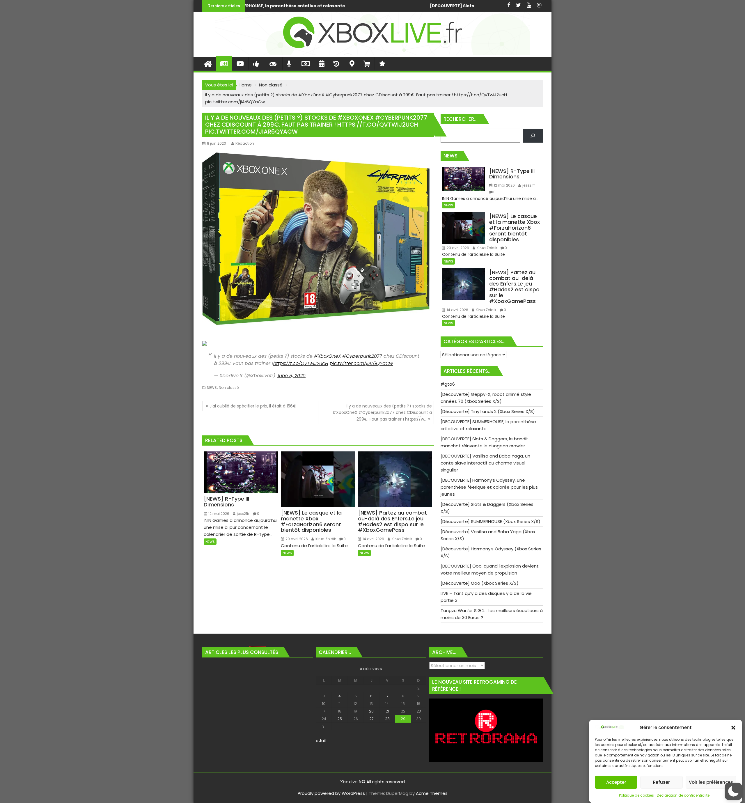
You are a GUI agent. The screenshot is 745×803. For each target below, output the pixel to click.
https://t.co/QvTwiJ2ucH (300, 363)
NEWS (212, 387)
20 (371, 711)
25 (339, 718)
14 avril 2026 (373, 538)
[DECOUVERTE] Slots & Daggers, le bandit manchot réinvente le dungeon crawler (342, 6)
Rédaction (244, 143)
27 (371, 718)
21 (387, 711)
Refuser (661, 782)
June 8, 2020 (291, 375)
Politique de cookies (636, 795)
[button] (733, 728)
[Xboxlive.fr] (372, 54)
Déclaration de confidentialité (683, 795)
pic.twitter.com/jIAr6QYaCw (361, 363)
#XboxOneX (327, 356)
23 (418, 711)
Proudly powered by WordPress (331, 793)
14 (387, 703)
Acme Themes (432, 793)
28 (387, 718)
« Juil (321, 741)
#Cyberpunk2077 (362, 356)
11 (339, 703)
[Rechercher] (533, 136)
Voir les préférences (711, 782)
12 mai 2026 (218, 513)
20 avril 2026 (296, 538)
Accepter (616, 782)
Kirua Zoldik (325, 538)
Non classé (229, 387)
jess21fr (242, 513)
